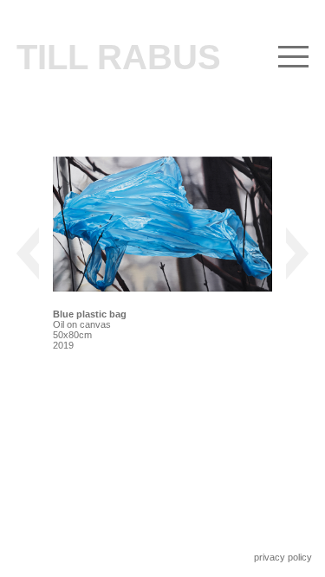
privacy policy (283, 557)
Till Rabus (118, 57)
